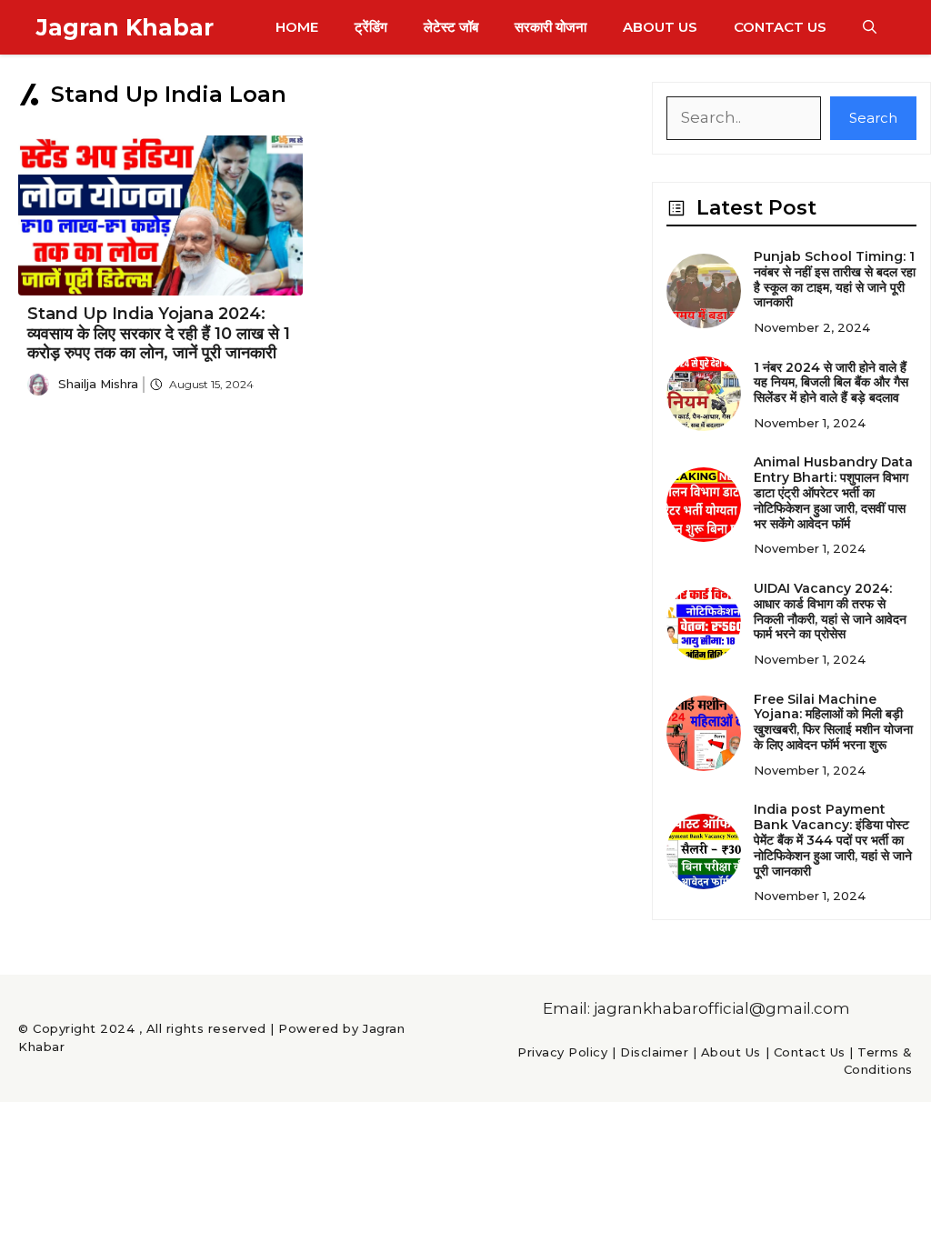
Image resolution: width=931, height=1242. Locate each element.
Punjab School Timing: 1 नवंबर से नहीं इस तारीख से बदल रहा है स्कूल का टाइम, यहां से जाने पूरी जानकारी (835, 279)
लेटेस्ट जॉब (451, 26)
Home (296, 26)
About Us (660, 26)
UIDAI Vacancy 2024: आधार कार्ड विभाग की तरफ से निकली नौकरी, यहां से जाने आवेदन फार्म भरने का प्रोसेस (830, 611)
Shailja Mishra (98, 383)
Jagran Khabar (125, 27)
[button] (870, 27)
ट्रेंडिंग (371, 26)
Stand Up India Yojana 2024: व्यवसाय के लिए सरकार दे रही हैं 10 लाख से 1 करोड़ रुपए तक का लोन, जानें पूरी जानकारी (158, 333)
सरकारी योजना (550, 26)
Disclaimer (654, 1052)
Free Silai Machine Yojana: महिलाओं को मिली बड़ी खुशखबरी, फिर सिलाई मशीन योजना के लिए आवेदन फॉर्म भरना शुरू (833, 722)
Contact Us (780, 26)
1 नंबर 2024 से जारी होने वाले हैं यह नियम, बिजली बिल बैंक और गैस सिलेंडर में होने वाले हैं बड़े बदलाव (831, 382)
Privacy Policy (562, 1052)
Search (873, 117)
